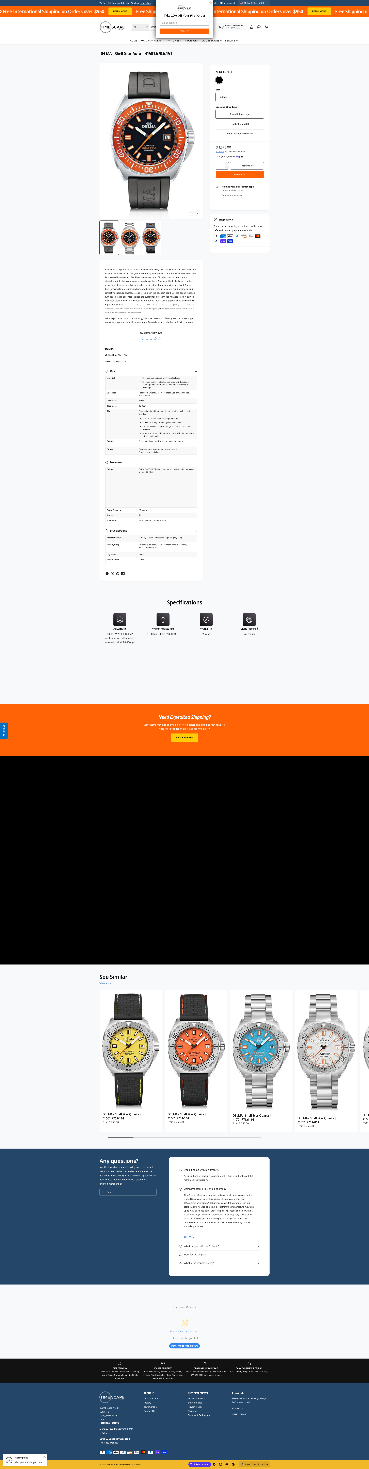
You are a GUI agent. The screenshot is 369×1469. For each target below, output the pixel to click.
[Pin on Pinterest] (118, 574)
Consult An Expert (141, 3)
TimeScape (110, 1464)
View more (105, 983)
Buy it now (239, 174)
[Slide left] (191, 213)
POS (117, 1464)
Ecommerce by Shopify (132, 1464)
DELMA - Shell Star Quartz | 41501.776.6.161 (122, 1116)
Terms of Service (196, 1398)
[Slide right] (197, 213)
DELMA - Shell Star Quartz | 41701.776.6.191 (252, 1117)
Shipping (220, 151)
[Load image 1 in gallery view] (109, 237)
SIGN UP (184, 31)
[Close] (44, 1457)
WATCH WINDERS (151, 40)
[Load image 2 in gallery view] (130, 237)
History (147, 1402)
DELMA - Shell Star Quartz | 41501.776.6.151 (187, 1116)
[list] (184, 652)
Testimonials (150, 1406)
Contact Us (149, 1411)
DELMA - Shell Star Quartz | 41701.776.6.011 (317, 1120)
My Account (229, 3)
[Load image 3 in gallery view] (151, 237)
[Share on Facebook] (107, 574)
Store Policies (195, 1402)
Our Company (151, 1398)
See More (189, 1237)
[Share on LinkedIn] (123, 574)
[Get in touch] (259, 27)
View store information (232, 195)
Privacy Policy (195, 1406)
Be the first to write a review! (184, 1345)
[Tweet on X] (112, 574)
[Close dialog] (210, 2)
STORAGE (191, 40)
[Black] (219, 80)
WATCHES (173, 40)
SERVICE (230, 40)
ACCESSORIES (210, 40)
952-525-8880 (184, 737)
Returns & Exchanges (199, 1415)
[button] (266, 27)
